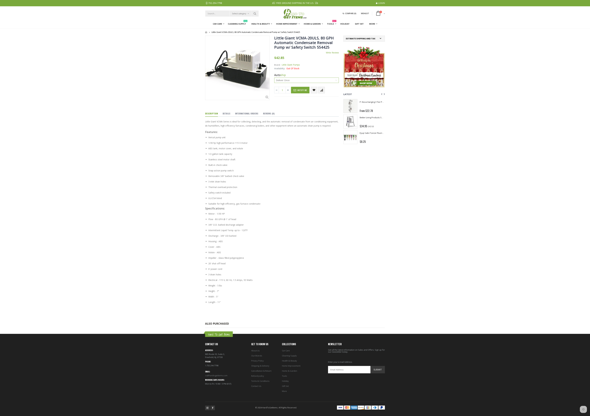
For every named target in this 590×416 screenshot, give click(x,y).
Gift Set (285, 386)
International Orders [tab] (246, 113)
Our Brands (256, 355)
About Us (255, 350)
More (284, 391)
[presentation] (381, 94)
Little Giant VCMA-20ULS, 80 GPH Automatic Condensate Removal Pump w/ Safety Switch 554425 (304, 42)
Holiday (285, 381)
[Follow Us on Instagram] (207, 408)
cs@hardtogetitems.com (216, 375)
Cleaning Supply (289, 355)
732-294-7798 (215, 3)
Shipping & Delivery (260, 365)
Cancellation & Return (261, 370)
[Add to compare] (321, 90)
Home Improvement (291, 365)
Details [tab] (226, 113)
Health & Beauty (289, 360)
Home (206, 32)
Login (381, 3)
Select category (239, 13)
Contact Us (256, 386)
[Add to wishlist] (314, 90)
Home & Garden (289, 370)
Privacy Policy (257, 360)
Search (254, 13)
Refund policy (257, 376)
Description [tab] (211, 113)
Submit (378, 369)
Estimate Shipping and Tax (360, 38)
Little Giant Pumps (291, 64)
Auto (280, 75)
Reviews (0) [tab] (269, 113)
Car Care (286, 350)
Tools (284, 376)
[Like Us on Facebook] (212, 408)
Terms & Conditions (260, 381)
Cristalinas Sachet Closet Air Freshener (378, 102)
